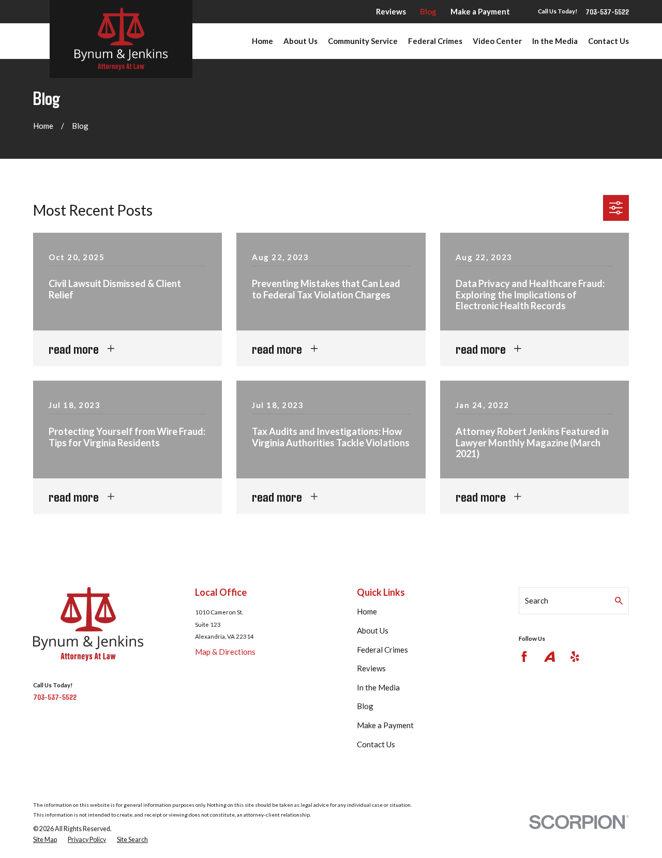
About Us (372, 630)
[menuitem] (45, 840)
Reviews (391, 11)
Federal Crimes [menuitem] (435, 41)
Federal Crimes (382, 649)
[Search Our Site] (619, 601)
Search (536, 600)
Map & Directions (225, 651)
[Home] (121, 39)
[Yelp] (574, 656)
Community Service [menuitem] (363, 41)
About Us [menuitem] (300, 41)
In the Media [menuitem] (555, 41)
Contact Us (376, 744)
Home (367, 611)
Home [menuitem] (262, 41)
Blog (428, 11)
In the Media (378, 687)
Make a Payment (480, 11)
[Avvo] (549, 656)
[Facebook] (524, 656)
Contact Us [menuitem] (608, 41)
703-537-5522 (607, 12)
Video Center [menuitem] (497, 41)
